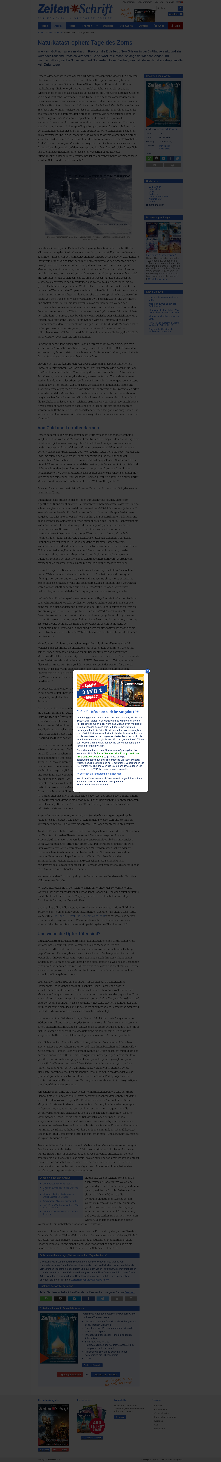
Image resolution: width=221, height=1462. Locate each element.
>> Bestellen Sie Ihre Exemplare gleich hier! (99, 773)
